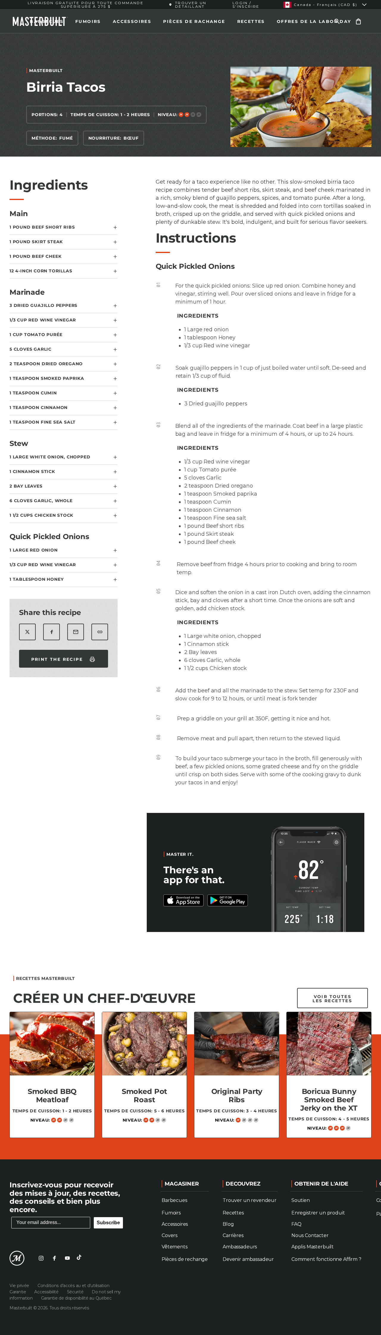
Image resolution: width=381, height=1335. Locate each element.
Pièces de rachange (194, 21)
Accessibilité (47, 1292)
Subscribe (108, 1222)
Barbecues (46, 21)
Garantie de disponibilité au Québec (76, 1298)
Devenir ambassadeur (248, 1259)
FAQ (296, 1224)
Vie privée (20, 1285)
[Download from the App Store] (227, 900)
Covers (169, 1235)
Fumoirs (88, 21)
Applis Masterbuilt (312, 1247)
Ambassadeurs (240, 1247)
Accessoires (132, 21)
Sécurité (76, 1292)
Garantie (18, 1292)
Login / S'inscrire (246, 5)
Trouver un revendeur (250, 1200)
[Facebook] (54, 1258)
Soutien (300, 1200)
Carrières (233, 1235)
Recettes (251, 21)
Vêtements (175, 1247)
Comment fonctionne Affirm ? (326, 1259)
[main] (190, 594)
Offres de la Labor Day (314, 21)
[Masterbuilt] (17, 1258)
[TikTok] (80, 1258)
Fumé (66, 138)
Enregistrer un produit (318, 1213)
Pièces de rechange (185, 1259)
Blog (228, 1224)
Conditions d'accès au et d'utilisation (73, 1285)
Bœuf (131, 138)
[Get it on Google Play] (183, 900)
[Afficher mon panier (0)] (358, 21)
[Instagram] (41, 1258)
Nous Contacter (310, 1235)
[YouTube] (67, 1258)
